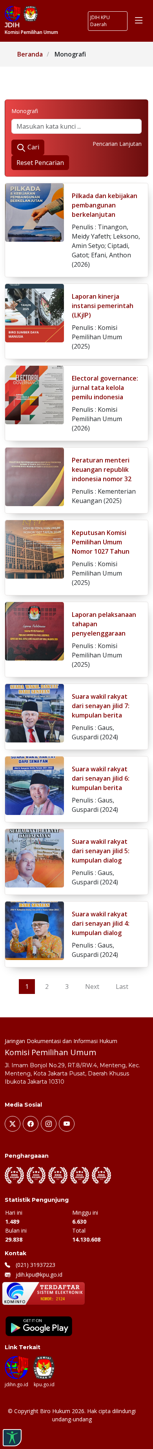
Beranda (30, 54)
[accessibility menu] (12, 1437)
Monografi (24, 111)
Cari (32, 147)
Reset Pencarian (40, 162)
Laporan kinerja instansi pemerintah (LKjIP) (102, 305)
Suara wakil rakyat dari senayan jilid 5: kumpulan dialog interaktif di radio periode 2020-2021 (100, 860)
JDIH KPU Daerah (100, 21)
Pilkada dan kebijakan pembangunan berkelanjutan (104, 205)
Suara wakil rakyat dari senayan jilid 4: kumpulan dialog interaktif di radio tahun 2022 (100, 933)
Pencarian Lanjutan (117, 143)
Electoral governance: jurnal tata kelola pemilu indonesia (105, 387)
